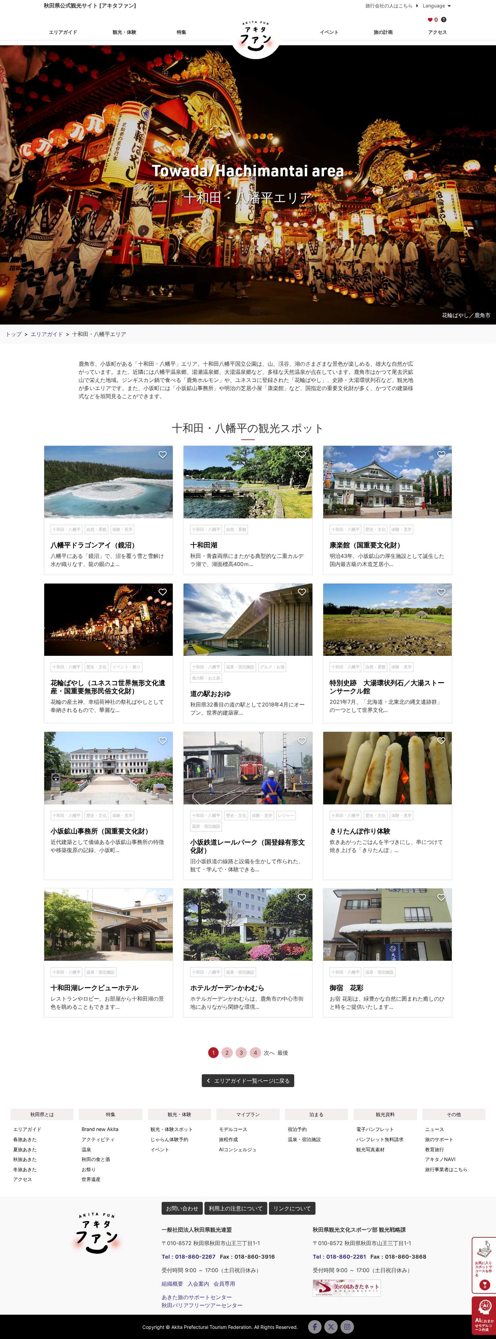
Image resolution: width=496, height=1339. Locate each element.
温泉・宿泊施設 (304, 1139)
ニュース (434, 1129)
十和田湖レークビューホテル (94, 988)
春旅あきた (25, 1139)
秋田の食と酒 (96, 1159)
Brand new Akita (100, 1129)
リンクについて (292, 1208)
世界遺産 (91, 1179)
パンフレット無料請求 (380, 1139)
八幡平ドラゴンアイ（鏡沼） (94, 545)
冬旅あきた (25, 1169)
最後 (282, 1052)
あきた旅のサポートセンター (197, 1297)
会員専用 (224, 1283)
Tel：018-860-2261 (339, 1256)
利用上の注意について (236, 1208)
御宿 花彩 (346, 988)
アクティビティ (98, 1139)
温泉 (86, 1149)
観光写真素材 (370, 1149)
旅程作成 (228, 1139)
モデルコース (233, 1129)
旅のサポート (439, 1139)
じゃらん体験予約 (169, 1139)
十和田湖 (203, 545)
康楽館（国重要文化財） (367, 545)
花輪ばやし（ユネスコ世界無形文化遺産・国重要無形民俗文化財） (108, 687)
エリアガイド (63, 32)
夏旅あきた (25, 1149)
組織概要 (172, 1283)
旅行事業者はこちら (446, 1169)
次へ (269, 1052)
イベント (329, 32)
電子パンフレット (375, 1129)
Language (434, 5)
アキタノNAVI (440, 1159)
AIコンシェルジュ (238, 1149)
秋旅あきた (25, 1159)
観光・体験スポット (171, 1129)
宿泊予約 (297, 1129)
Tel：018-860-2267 (189, 1256)
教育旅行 (434, 1149)
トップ (13, 334)
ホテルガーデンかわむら (227, 988)
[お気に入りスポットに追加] (163, 455)
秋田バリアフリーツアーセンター (202, 1305)
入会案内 (198, 1283)
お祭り (89, 1169)
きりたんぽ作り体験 (360, 831)
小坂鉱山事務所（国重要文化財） (101, 831)
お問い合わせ (182, 1208)
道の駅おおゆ (210, 694)
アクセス (437, 32)
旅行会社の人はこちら (389, 5)
